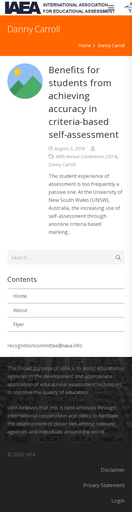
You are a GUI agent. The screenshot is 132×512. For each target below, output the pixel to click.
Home (20, 296)
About (20, 310)
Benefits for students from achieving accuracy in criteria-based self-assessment (84, 102)
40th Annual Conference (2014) (87, 156)
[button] (111, 8)
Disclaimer (113, 469)
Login (118, 500)
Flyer (18, 324)
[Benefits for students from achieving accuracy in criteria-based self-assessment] (25, 81)
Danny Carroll (62, 164)
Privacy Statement (104, 485)
